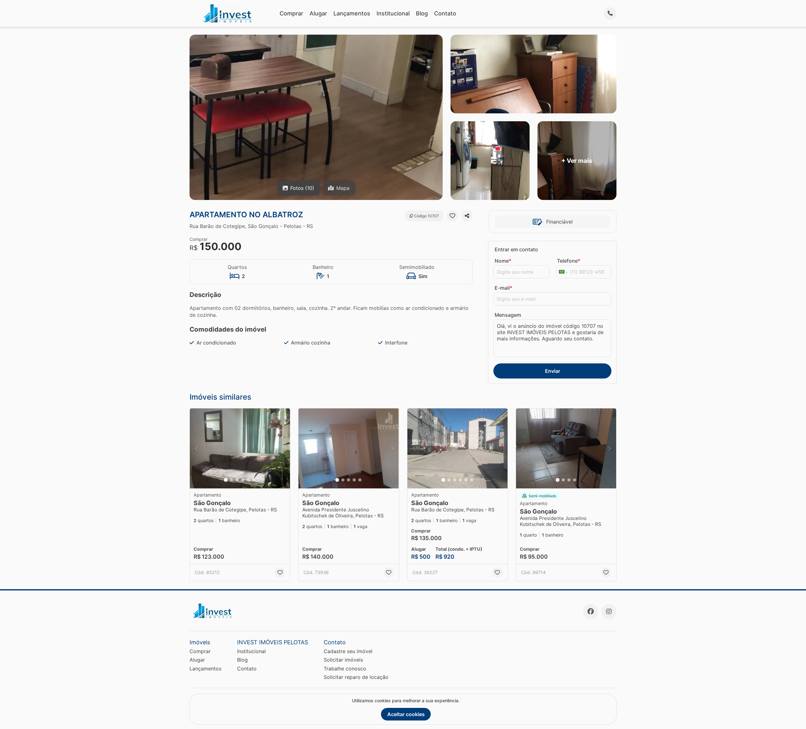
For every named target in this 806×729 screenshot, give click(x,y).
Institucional (393, 13)
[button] (240, 448)
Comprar (291, 13)
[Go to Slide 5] (248, 479)
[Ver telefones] (610, 13)
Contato (445, 13)
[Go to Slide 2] (231, 479)
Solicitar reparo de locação (356, 677)
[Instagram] (608, 611)
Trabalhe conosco (345, 668)
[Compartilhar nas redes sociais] (467, 215)
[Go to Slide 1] (226, 480)
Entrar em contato (516, 249)
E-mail (503, 288)
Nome (503, 261)
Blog (422, 13)
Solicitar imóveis (343, 660)
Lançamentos (351, 13)
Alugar (318, 13)
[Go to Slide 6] (254, 479)
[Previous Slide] (196, 448)
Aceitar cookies (406, 714)
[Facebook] (590, 611)
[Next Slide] (283, 448)
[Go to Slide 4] (242, 479)
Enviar (552, 371)
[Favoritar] (452, 215)
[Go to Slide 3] (237, 479)
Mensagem (508, 315)
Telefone (568, 261)
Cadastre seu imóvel (348, 651)
